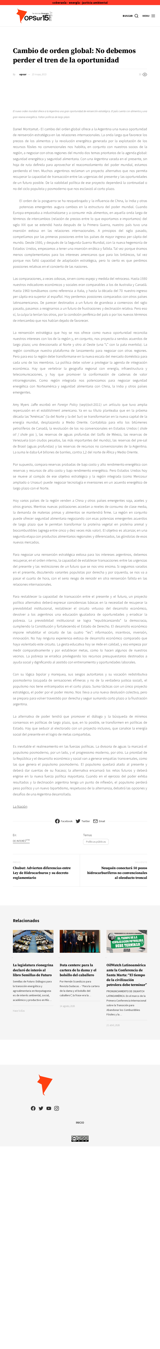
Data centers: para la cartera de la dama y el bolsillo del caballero (78, 970)
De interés (21, 841)
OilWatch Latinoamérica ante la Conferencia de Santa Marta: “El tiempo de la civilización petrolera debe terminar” (127, 975)
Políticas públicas (96, 841)
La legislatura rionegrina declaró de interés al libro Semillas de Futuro (33, 970)
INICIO (80, 1122)
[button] (149, 16)
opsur (22, 74)
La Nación (20, 806)
